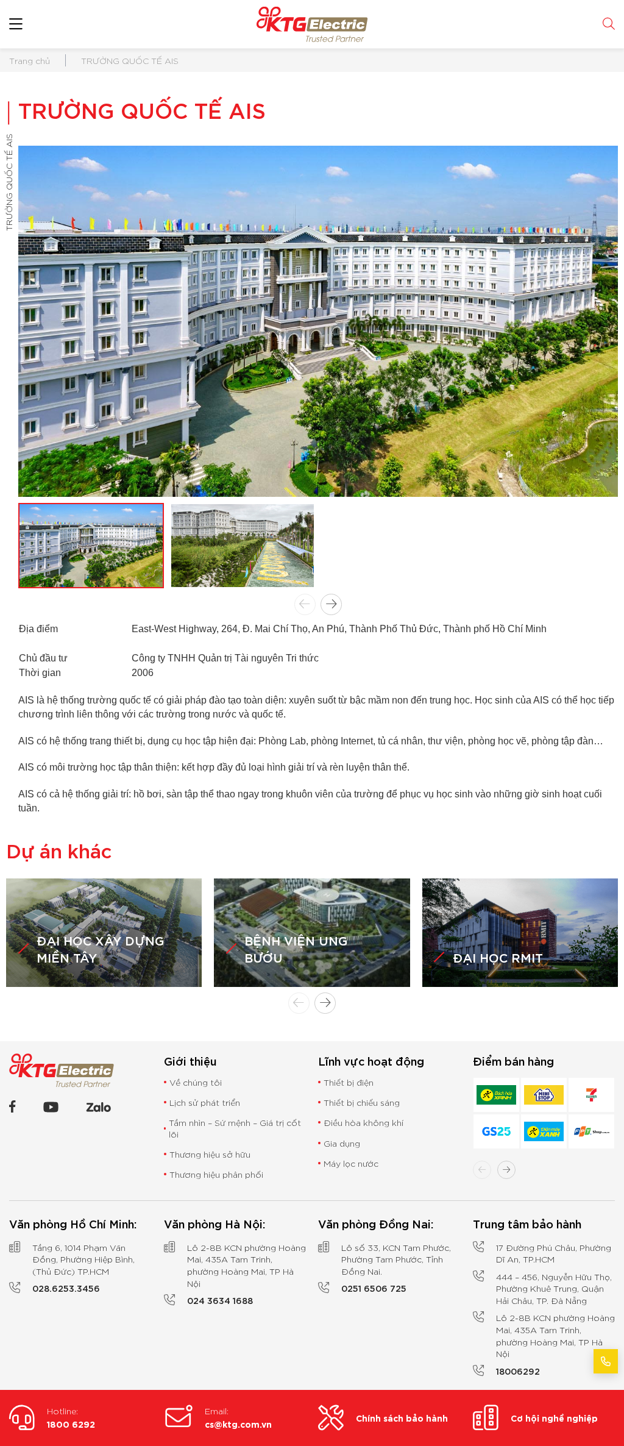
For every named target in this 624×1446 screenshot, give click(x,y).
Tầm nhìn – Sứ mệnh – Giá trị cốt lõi (235, 1128)
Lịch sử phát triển (204, 1102)
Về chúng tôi (195, 1082)
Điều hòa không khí (363, 1122)
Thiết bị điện (349, 1082)
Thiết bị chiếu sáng (362, 1102)
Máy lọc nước (351, 1163)
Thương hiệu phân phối (216, 1174)
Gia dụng (342, 1143)
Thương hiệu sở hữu (209, 1154)
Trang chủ (29, 60)
